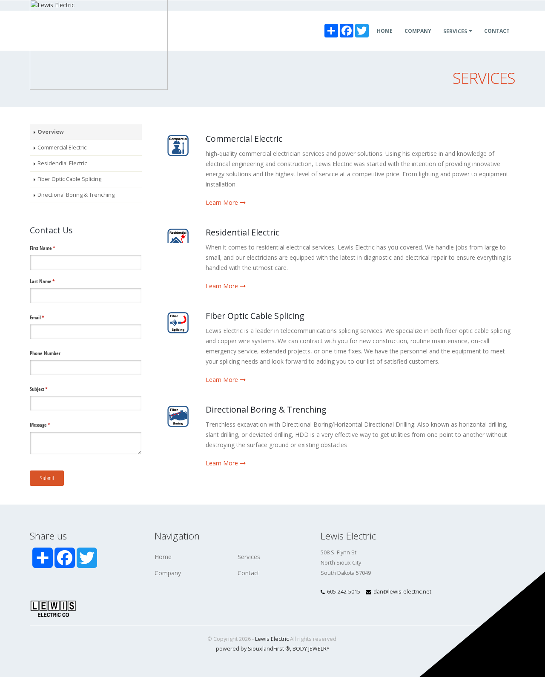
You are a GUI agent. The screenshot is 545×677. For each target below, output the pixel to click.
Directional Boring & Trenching (76, 194)
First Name (51, 248)
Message (49, 424)
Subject (47, 389)
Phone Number (45, 353)
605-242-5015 (343, 591)
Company (417, 30)
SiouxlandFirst (269, 648)
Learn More (223, 202)
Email (46, 317)
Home (385, 30)
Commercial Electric (61, 147)
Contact (497, 30)
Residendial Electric (62, 163)
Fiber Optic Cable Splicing (69, 179)
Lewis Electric (272, 639)
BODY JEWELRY (311, 648)
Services (455, 31)
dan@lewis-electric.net (402, 591)
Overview (50, 131)
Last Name (51, 281)
